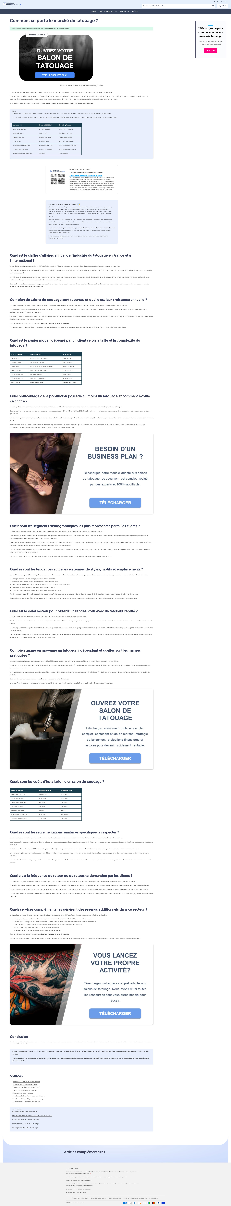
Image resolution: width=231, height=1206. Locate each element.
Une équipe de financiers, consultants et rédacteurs (85, 175)
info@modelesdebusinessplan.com (82, 1189)
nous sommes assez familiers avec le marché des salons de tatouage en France (89, 207)
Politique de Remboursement (130, 1198)
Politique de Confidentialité (114, 1198)
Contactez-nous (143, 1198)
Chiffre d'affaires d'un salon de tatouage (25, 1124)
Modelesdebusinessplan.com (77, 1202)
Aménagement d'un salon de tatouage (25, 1128)
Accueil (94, 11)
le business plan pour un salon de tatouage (58, 28)
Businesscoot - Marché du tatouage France (26, 1081)
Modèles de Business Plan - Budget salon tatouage (29, 1096)
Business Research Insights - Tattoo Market (26, 1087)
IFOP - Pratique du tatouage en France (25, 1084)
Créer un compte (224, 1)
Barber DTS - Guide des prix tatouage (25, 1090)
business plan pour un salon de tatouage (84, 85)
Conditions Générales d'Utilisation (80, 1198)
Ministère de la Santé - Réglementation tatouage (28, 1099)
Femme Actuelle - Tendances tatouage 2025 (27, 1102)
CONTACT (135, 11)
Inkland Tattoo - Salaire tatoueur (23, 1093)
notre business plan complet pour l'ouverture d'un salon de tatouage (69, 103)
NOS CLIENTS (124, 11)
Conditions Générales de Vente (98, 1198)
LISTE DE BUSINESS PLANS (108, 11)
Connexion (216, 1)
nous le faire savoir (96, 236)
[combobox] (178, 6)
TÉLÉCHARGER (211, 51)
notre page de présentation (104, 190)
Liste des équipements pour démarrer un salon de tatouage (32, 1115)
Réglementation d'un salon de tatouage (25, 1119)
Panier (223, 5)
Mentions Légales (153, 1198)
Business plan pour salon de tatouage (24, 1111)
